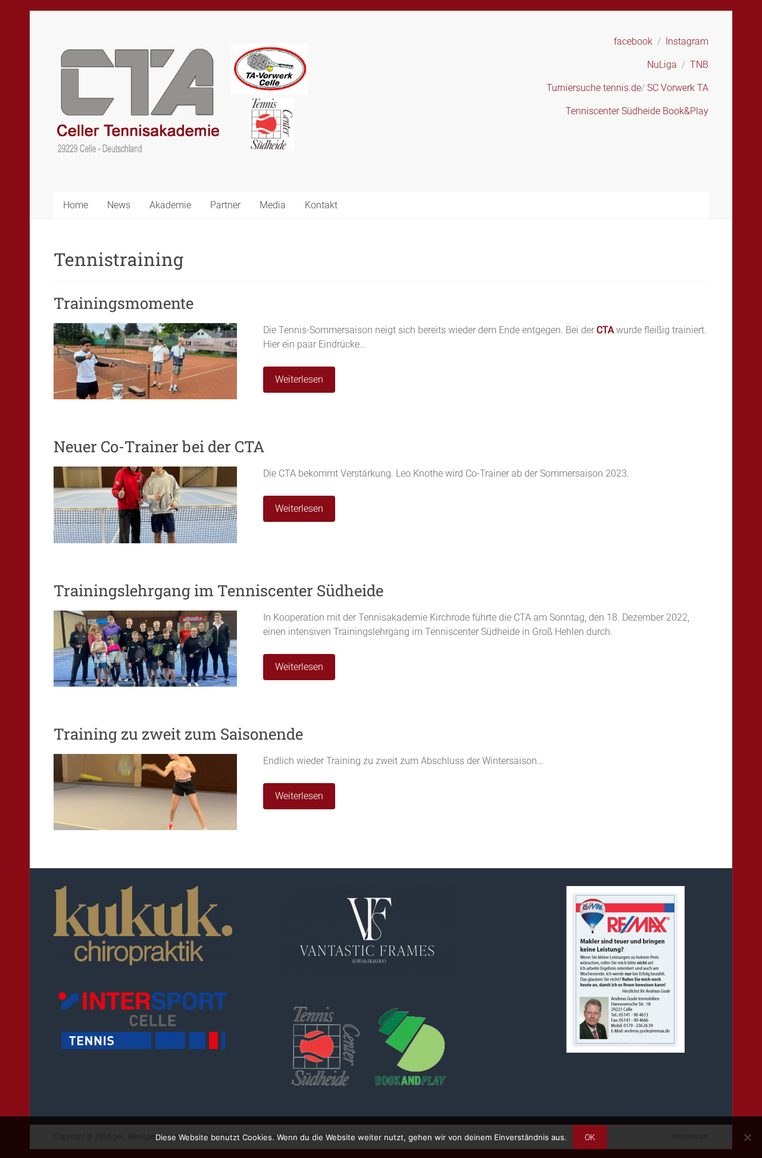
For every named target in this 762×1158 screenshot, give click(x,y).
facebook (633, 41)
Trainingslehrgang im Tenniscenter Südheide (218, 590)
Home (75, 205)
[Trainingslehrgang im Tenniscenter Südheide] (145, 616)
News (118, 205)
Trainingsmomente (123, 303)
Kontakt (321, 205)
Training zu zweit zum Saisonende (178, 734)
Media (273, 205)
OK (590, 1137)
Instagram (687, 41)
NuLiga (662, 64)
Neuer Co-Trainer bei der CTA (159, 446)
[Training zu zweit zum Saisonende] (145, 759)
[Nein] (747, 1137)
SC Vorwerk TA (677, 87)
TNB (699, 64)
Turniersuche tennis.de (593, 87)
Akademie (170, 205)
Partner (225, 205)
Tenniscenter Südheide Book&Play (637, 111)
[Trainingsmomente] (145, 328)
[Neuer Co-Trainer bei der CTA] (145, 472)
